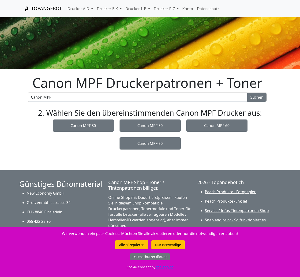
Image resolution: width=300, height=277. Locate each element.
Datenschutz (208, 8)
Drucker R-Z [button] (165, 8)
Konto (187, 8)
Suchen (256, 97)
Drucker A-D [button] (79, 8)
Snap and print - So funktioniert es (235, 220)
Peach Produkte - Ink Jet (226, 201)
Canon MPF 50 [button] (150, 125)
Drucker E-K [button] (108, 8)
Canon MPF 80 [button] (150, 143)
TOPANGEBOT (46, 8)
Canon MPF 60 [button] (216, 125)
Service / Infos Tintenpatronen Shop (237, 210)
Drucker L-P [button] (136, 8)
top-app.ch (164, 267)
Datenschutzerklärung (150, 256)
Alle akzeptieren (131, 244)
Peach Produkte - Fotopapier (230, 191)
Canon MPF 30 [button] (83, 125)
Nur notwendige (168, 244)
